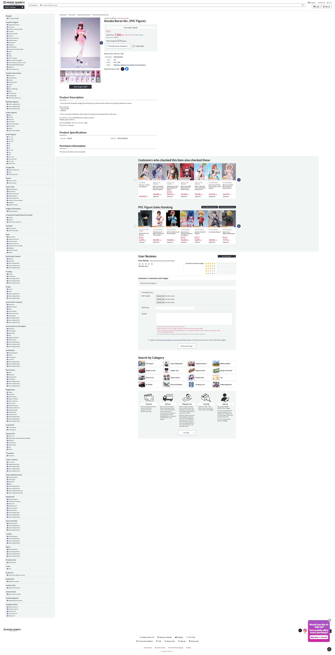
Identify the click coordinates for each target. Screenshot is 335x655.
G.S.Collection (12, 93)
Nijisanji (10, 220)
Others (10, 252)
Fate (9, 53)
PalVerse (10, 259)
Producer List (12, 611)
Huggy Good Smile (13, 337)
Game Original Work (13, 263)
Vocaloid (10, 31)
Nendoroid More (12, 508)
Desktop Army (12, 412)
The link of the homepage (175, 647)
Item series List (12, 613)
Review (144, 313)
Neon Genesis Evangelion (15, 60)
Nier (9, 447)
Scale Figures (12, 315)
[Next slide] (101, 43)
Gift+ (9, 87)
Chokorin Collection (13, 408)
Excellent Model (12, 410)
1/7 (9, 146)
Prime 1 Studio (12, 180)
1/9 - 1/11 (10, 150)
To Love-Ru (11, 462)
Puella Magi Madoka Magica (16, 65)
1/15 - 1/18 (11, 157)
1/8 (9, 148)
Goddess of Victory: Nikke (15, 29)
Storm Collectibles (13, 124)
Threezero (11, 455)
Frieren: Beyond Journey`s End (17, 62)
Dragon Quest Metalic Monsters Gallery (19, 438)
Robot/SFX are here (13, 581)
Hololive (10, 217)
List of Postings (226, 256)
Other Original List (13, 69)
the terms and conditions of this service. (169, 340)
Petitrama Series (13, 405)
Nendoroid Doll (12, 82)
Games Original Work (14, 104)
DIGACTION (11, 126)
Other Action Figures (14, 130)
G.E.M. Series (11, 403)
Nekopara (11, 67)
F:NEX (9, 291)
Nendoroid (11, 75)
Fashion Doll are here (14, 588)
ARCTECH (11, 119)
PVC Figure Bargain (13, 18)
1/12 (9, 154)
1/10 (9, 152)
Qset (9, 335)
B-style (10, 84)
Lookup (10, 80)
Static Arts (11, 436)
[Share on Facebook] (127, 69)
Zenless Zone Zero (13, 38)
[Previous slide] (59, 43)
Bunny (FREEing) (12, 89)
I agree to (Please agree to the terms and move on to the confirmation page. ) (188, 340)
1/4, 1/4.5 (10, 139)
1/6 (9, 143)
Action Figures (12, 427)
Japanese (71, 125)
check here (163, 418)
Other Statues (12, 183)
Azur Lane (11, 27)
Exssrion (10, 117)
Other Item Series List (14, 98)
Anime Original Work (14, 106)
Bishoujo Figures (13, 189)
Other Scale (11, 163)
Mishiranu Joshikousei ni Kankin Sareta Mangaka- (130, 65)
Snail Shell (11, 121)
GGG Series (11, 394)
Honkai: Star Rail (12, 33)
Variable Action (12, 414)
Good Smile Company (14, 501)
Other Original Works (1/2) (15, 490)
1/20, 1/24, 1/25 (12, 159)
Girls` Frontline (12, 58)
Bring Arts (11, 440)
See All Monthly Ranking (227, 207)
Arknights (11, 45)
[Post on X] (122, 69)
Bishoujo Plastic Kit (13, 170)
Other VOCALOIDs (13, 230)
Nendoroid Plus (12, 510)
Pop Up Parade (12, 78)
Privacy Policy (148, 647)
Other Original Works (14, 108)
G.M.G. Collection (13, 401)
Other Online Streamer (14, 222)
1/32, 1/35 (11, 161)
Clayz (9, 172)
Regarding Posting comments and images (162, 260)
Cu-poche (11, 359)
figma (10, 91)
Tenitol (10, 289)
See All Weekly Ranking (209, 207)
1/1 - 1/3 (10, 137)
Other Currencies (139, 35)
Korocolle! (11, 261)
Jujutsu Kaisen (12, 47)
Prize (9, 568)
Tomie (10, 56)
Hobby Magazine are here (15, 600)
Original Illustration (13, 25)
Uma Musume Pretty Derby (15, 49)
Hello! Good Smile (13, 313)
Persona (10, 36)
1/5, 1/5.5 (10, 141)
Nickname (145, 307)
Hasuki (10, 128)
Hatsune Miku (12, 228)
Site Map (188, 647)
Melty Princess (12, 396)
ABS (119, 62)
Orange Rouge (12, 95)
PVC (115, 62)
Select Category (10, 7)
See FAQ (186, 433)
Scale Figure (11, 276)
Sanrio (10, 51)
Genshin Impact (12, 40)
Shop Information (160, 647)
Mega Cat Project (13, 399)
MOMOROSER (118, 57)
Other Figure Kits (13, 174)
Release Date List (13, 607)
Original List (11, 616)
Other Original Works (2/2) (15, 493)
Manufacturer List (13, 609)
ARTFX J (10, 355)
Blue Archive (11, 42)
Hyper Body (11, 333)
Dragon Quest (12, 445)
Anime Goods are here (14, 594)
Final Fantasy (12, 442)
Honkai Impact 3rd (13, 198)
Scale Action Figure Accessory (16, 575)
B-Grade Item (12, 562)
